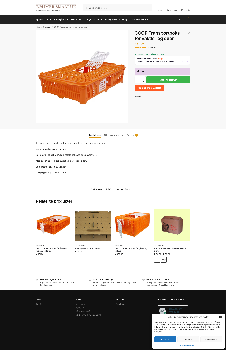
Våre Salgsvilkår (83, 311)
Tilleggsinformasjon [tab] (113, 135)
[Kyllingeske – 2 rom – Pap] (93, 225)
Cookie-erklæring (187, 345)
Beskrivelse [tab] (95, 135)
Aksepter (165, 339)
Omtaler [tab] (132, 135)
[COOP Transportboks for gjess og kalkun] (133, 225)
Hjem (38, 27)
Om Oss (39, 304)
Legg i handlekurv (168, 79)
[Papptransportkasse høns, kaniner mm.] (172, 225)
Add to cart (172, 267)
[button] (220, 317)
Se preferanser (211, 339)
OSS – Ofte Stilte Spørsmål (88, 315)
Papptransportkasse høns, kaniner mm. (170, 249)
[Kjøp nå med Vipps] (149, 87)
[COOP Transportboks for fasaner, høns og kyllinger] (54, 225)
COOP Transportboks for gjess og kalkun (131, 249)
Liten (157, 260)
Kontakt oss (172, 10)
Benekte (188, 339)
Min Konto (185, 10)
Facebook (120, 304)
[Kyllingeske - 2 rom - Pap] (188, 33)
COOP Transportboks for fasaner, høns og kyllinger (52, 249)
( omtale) (152, 48)
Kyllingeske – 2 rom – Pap (87, 248)
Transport (47, 27)
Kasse (159, 10)
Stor (164, 260)
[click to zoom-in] (82, 76)
